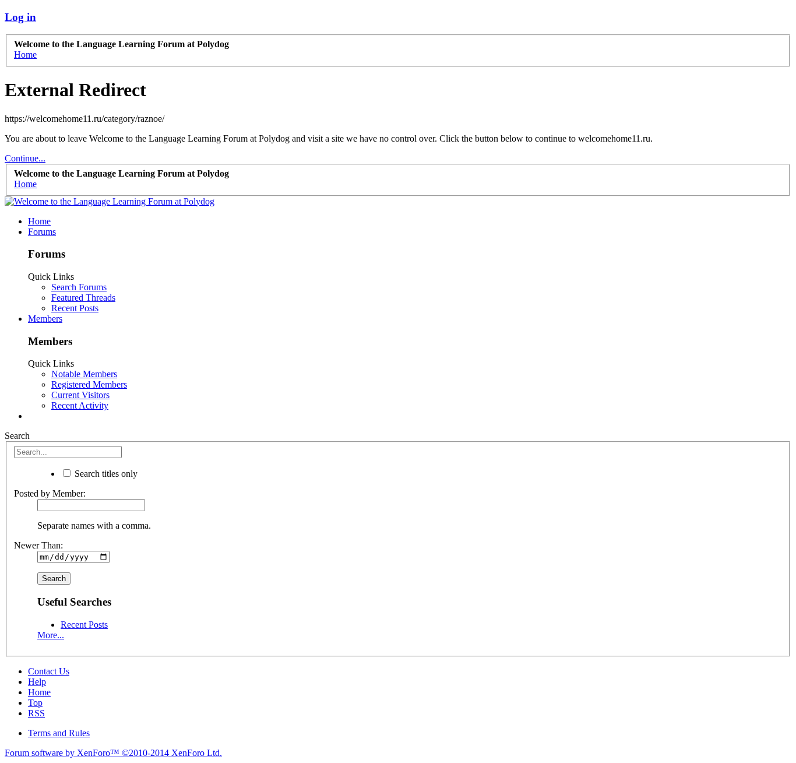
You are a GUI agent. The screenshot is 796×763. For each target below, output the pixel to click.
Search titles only (105, 474)
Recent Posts (74, 308)
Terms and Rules (59, 733)
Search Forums (79, 287)
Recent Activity (79, 405)
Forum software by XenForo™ (113, 753)
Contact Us (48, 671)
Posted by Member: (50, 493)
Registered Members (89, 384)
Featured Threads (83, 298)
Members (45, 319)
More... (50, 635)
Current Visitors (80, 395)
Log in (20, 17)
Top (35, 703)
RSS (36, 713)
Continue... (25, 158)
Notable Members (84, 374)
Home (39, 221)
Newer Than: (38, 545)
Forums (42, 232)
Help (37, 682)
